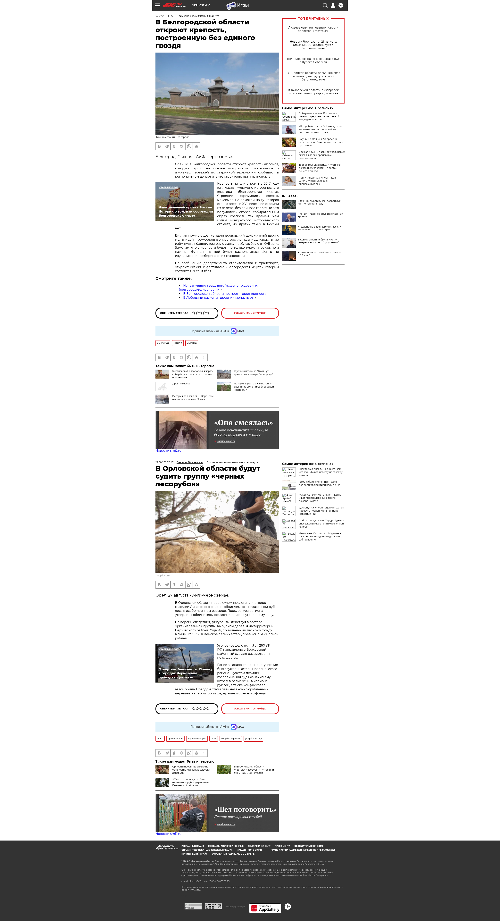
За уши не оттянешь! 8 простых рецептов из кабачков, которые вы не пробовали (321, 142)
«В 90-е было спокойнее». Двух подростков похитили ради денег (319, 483)
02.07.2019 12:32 (164, 15)
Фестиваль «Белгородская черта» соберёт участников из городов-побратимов (192, 374)
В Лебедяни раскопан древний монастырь (218, 297)
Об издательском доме (308, 846)
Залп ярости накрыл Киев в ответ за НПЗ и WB (319, 254)
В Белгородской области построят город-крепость (224, 294)
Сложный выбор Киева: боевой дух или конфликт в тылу (319, 202)
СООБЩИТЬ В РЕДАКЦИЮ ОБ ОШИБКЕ (233, 854)
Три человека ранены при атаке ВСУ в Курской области (313, 60)
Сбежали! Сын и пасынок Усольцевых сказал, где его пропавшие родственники (322, 155)
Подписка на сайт (259, 846)
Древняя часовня (182, 383)
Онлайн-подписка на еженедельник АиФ (206, 850)
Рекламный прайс (192, 846)
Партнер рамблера (235, 906)
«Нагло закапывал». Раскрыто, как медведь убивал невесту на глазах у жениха (321, 472)
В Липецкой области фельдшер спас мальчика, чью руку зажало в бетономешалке (313, 76)
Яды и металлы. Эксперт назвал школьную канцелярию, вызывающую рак (318, 180)
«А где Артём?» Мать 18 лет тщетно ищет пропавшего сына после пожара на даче (320, 497)
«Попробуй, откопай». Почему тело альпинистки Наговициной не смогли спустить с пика (320, 129)
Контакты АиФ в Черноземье (226, 846)
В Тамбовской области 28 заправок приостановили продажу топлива (313, 91)
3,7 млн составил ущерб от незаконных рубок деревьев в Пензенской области (190, 782)
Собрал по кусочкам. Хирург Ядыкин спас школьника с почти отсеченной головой (321, 523)
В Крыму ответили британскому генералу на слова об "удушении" (318, 241)
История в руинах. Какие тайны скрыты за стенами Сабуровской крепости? (254, 386)
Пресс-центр (282, 846)
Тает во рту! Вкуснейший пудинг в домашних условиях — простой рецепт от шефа (319, 167)
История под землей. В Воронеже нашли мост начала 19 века (193, 398)
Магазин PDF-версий (249, 850)
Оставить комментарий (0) (250, 313)
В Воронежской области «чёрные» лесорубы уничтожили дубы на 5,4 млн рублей (254, 769)
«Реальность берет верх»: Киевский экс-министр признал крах (319, 228)
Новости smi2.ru (168, 450)
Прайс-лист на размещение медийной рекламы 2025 (303, 850)
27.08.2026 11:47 (164, 462)
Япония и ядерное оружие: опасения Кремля (320, 215)
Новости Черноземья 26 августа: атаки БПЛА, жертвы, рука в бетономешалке (313, 45)
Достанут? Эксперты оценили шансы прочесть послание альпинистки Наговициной (321, 510)
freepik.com (162, 575)
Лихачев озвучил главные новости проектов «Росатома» (313, 29)
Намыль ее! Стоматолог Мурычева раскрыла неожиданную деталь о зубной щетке (320, 536)
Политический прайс (194, 854)
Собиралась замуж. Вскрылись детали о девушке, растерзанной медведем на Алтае (319, 116)
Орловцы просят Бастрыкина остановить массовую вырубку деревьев (191, 769)
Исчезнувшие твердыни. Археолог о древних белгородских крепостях (218, 287)
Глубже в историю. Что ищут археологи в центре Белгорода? (253, 373)
